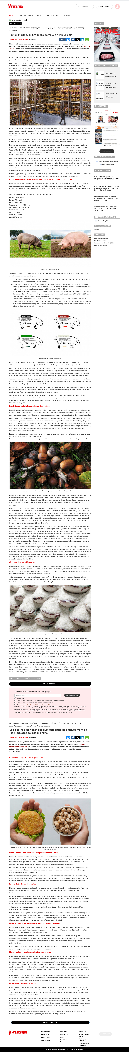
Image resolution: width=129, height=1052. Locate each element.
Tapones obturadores (110, 86)
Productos (39, 16)
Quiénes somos (65, 1042)
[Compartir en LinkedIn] (82, 39)
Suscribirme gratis (72, 695)
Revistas (67, 16)
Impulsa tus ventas (100, 241)
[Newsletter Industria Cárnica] (107, 126)
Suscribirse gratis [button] (104, 6)
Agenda (58, 16)
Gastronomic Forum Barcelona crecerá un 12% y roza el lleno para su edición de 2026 (106, 198)
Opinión (30, 16)
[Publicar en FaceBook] (73, 39)
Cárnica (12, 16)
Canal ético (64, 1034)
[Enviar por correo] (68, 39)
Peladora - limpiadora (109, 97)
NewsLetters (45, 1037)
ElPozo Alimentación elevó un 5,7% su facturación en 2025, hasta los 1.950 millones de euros (106, 188)
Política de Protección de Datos (43, 705)
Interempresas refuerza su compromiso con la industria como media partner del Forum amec (106, 178)
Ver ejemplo (46, 692)
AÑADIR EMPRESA (106, 1034)
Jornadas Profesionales (101, 239)
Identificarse (45, 1032)
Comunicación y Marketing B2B (104, 243)
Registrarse (45, 1034)
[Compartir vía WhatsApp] (87, 39)
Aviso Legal (30, 705)
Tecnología (50, 16)
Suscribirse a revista (45, 1041)
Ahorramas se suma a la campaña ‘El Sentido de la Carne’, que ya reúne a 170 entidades (106, 208)
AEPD (47, 712)
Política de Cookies (82, 1040)
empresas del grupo (50, 709)
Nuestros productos (63, 1038)
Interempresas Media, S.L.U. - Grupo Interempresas (67, 1049)
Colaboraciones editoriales (84, 1044)
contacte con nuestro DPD (63, 710)
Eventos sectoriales (100, 245)
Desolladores (110, 76)
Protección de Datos (84, 1035)
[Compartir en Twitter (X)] (77, 39)
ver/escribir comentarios (50, 1022)
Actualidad (22, 16)
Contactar (63, 1032)
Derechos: (72, 709)
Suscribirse (107, 151)
